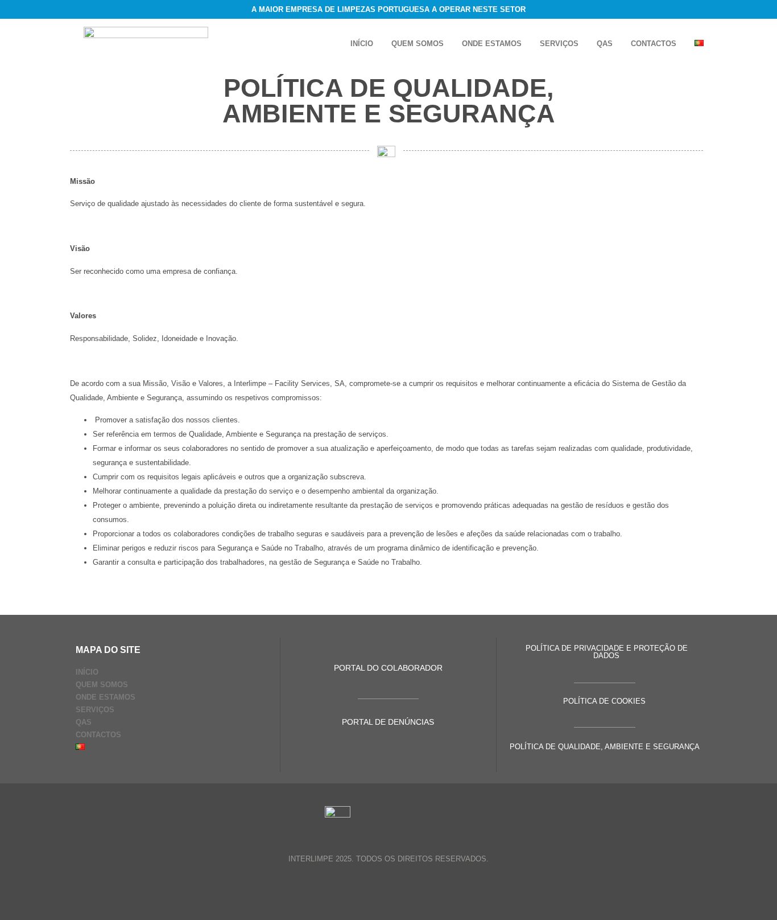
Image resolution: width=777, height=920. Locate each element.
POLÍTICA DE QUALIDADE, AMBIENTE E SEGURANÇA (605, 746)
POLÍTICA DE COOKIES (604, 701)
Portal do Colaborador (388, 667)
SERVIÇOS (559, 43)
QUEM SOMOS (417, 43)
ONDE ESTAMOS (492, 43)
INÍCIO (361, 43)
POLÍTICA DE (550, 648)
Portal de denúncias (388, 721)
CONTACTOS (653, 43)
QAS (605, 43)
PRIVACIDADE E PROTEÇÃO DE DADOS (631, 652)
